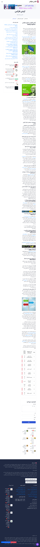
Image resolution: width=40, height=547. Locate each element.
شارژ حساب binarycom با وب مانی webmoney (9, 79)
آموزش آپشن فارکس (20, 18)
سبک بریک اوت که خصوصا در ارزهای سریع (30, 217)
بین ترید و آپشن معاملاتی (28, 313)
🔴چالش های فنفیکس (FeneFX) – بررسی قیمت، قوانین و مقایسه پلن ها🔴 (7, 524)
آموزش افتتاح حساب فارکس (20, 491)
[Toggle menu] (37, 544)
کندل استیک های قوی (32, 251)
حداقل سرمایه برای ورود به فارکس (24, 452)
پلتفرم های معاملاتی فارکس (20, 494)
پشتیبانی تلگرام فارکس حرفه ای (30, 482)
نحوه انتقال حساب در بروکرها (32, 489)
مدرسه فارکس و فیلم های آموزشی (33, 497)
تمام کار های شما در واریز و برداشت (29, 342)
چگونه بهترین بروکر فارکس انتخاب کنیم (32, 447)
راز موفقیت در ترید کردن (24, 438)
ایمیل (35, 417)
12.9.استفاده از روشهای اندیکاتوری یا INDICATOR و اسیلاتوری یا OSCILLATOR (12, 51)
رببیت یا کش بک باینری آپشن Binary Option (9, 65)
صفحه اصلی (26, 18)
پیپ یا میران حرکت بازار (27, 101)
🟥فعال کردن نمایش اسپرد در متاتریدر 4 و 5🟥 (32, 433)
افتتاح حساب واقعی (29, 335)
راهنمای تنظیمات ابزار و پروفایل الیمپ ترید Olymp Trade (9, 87)
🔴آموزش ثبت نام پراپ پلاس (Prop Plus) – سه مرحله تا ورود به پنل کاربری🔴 (7, 507)
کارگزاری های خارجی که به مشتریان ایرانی (29, 37)
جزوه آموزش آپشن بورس (32, 333)
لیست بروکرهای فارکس (21, 487)
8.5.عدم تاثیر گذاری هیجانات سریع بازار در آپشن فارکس (11, 39)
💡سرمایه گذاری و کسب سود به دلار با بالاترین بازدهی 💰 (32, 440)
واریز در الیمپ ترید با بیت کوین (9, 82)
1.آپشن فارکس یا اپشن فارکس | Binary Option (11, 25)
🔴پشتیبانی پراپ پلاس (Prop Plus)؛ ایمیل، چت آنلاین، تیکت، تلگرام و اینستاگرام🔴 (7, 499)
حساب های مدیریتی (33, 492)
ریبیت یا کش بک (34, 487)
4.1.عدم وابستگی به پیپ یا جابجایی (12, 30)
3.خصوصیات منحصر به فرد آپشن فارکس (11, 29)
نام (35, 413)
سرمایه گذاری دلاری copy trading (24, 432)
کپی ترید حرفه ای (34, 491)
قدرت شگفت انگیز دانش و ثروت (6, 542)
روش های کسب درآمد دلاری (32, 494)
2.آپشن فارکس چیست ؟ (14, 27)
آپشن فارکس (28, 79)
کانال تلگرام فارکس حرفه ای (30, 479)
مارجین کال (25, 280)
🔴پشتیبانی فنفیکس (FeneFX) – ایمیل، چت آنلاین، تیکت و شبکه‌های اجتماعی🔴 (7, 515)
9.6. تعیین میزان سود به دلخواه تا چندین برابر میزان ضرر (12, 42)
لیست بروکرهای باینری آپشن (20, 489)
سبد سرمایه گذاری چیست (32, 451)
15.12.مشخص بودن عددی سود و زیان (11, 58)
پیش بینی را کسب (25, 133)
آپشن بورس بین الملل (25, 66)
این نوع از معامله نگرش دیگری (31, 55)
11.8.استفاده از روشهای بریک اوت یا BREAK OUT (12, 47)
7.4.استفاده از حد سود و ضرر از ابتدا (12, 37)
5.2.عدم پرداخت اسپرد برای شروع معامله (12, 32)
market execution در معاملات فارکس (24, 447)
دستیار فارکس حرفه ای (21, 492)
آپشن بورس (34, 37)
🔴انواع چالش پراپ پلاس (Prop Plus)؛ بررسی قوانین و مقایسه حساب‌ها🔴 (7, 491)
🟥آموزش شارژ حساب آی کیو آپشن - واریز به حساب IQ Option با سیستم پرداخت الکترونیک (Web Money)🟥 (9, 70)
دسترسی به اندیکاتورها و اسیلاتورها (28, 242)
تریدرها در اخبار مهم (31, 174)
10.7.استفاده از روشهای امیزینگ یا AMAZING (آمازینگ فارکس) (12, 44)
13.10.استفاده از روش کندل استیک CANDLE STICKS (12, 54)
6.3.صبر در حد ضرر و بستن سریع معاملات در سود (12, 35)
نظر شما (34, 404)
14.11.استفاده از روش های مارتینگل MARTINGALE (12, 56)
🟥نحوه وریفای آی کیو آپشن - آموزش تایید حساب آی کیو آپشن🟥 (9, 75)
